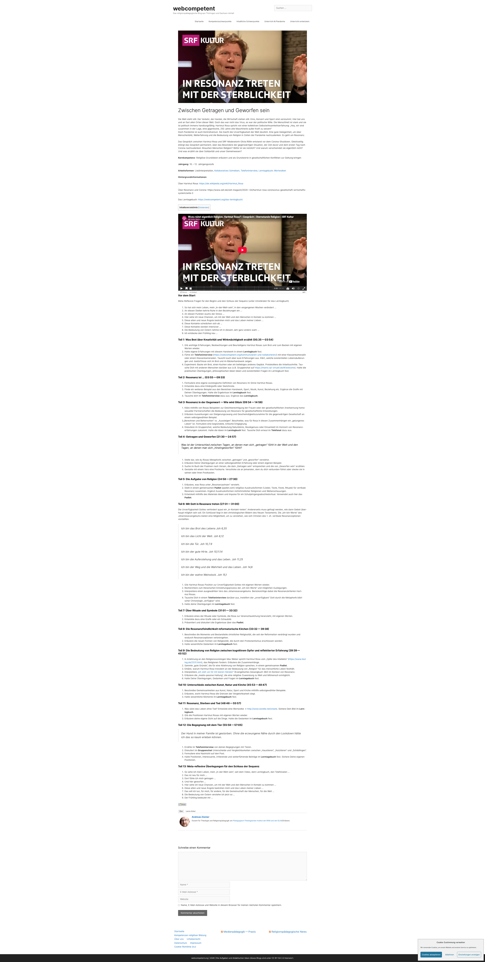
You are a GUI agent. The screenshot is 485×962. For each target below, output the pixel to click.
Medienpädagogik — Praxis (240, 931)
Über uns (179, 939)
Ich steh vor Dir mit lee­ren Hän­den (215, 672)
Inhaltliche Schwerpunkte (248, 21)
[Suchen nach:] (293, 8)
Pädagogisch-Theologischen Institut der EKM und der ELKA (257, 821)
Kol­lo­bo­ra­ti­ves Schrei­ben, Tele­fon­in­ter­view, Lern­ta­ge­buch (243, 170)
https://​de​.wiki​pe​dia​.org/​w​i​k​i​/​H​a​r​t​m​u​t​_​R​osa (221, 183)
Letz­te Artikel (190, 811)
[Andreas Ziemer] (185, 826)
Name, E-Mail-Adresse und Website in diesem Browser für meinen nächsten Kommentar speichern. (231, 905)
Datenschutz (180, 943)
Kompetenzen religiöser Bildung (190, 935)
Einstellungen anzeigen (469, 954)
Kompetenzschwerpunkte (220, 21)
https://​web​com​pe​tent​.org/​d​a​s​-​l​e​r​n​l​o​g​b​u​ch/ (220, 199)
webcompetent (194, 8)
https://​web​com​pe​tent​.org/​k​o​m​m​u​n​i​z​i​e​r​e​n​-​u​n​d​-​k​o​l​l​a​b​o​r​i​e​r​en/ (245, 355)
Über (181, 811)
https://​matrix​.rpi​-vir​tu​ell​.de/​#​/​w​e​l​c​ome (275, 367)
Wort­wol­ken (280, 170)
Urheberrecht (193, 939)
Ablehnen (449, 954)
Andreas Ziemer (200, 817)
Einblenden (203, 207)
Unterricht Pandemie (274, 21)
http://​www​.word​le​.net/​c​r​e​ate (262, 709)
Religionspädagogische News (289, 931)
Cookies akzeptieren (431, 954)
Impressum (195, 943)
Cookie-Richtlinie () (185, 946)
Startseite (199, 21)
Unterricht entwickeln (299, 21)
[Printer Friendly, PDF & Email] (182, 804)
